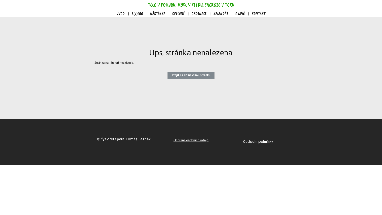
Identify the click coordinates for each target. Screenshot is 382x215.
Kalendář (220, 13)
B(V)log (137, 13)
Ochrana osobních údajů (191, 140)
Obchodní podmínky (258, 141)
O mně (240, 13)
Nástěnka (157, 13)
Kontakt (258, 13)
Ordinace (199, 13)
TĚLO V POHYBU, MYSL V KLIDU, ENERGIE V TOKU (191, 5)
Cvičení (178, 13)
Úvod (121, 13)
